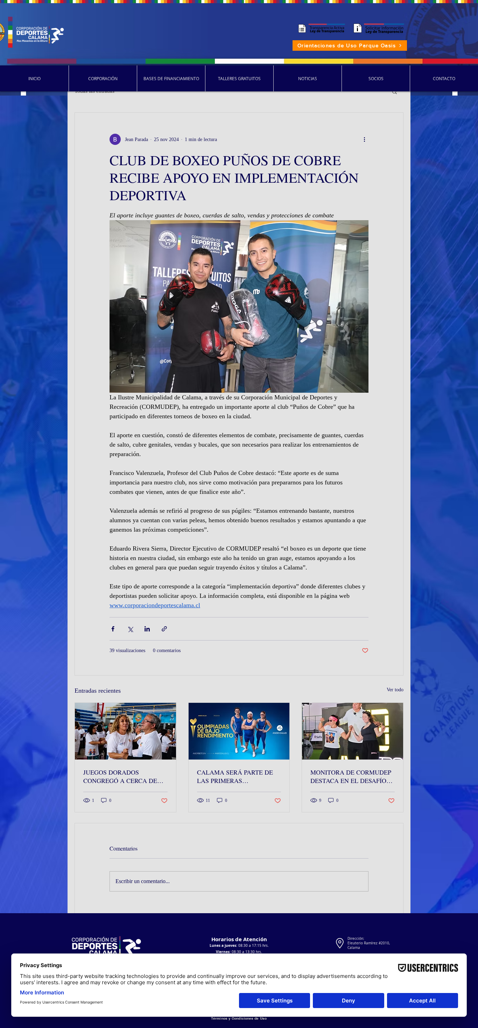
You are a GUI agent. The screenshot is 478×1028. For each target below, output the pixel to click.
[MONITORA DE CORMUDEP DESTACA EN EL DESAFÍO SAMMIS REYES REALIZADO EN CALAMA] (352, 731)
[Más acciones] (364, 139)
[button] (394, 91)
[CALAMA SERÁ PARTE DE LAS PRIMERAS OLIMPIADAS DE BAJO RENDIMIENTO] (239, 731)
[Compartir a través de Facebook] (113, 628)
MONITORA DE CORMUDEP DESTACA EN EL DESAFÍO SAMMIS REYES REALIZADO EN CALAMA (352, 776)
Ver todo (395, 689)
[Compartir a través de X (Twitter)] (130, 628)
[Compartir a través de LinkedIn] (147, 628)
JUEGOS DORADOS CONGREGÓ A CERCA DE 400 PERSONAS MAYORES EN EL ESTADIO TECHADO (122, 776)
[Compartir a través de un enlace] (164, 628)
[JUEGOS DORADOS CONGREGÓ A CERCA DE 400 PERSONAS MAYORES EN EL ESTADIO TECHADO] (125, 731)
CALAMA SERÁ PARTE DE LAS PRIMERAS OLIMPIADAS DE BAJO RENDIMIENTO (235, 776)
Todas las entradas (94, 91)
